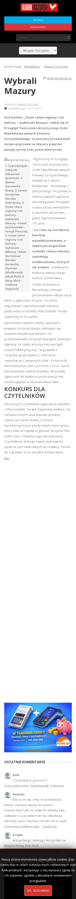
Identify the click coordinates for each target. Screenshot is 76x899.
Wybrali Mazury (20, 85)
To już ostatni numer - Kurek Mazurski (26, 785)
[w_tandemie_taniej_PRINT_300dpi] (38, 727)
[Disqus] (38, 520)
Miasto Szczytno (28, 104)
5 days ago (57, 785)
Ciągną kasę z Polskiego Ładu (22, 826)
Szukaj (68, 37)
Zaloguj (38, 20)
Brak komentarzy (59, 78)
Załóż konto (38, 27)
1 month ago (49, 826)
